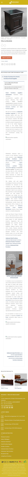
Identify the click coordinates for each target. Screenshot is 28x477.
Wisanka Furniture (5, 436)
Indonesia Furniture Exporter (14, 475)
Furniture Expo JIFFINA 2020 (11, 424)
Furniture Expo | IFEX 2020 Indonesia (13, 428)
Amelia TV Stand (4, 388)
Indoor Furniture (15, 37)
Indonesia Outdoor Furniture (13, 241)
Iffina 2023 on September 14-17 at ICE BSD (15, 416)
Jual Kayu (10, 473)
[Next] (27, 382)
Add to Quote (6, 57)
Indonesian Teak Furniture (7, 451)
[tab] (14, 72)
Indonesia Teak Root (6, 441)
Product (7, 37)
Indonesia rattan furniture (14, 160)
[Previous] (1, 382)
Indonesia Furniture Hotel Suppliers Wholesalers (14, 207)
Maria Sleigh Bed (18, 388)
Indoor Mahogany (5, 439)
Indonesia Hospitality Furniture (10, 467)
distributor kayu (18, 356)
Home (2, 37)
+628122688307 (16, 402)
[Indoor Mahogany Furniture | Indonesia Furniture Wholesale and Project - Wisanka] (14, 2)
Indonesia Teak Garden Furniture (13, 240)
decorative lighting (10, 167)
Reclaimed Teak (4, 453)
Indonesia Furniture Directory (10, 465)
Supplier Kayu (9, 243)
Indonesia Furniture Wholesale (19, 473)
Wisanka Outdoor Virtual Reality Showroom (15, 420)
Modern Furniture (5, 446)
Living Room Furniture (6, 456)
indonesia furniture (10, 106)
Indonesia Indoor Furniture (7, 448)
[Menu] (2, 2)
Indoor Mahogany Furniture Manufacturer (12, 72)
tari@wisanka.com (8, 405)
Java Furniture (21, 465)
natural (9, 38)
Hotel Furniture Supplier (6, 444)
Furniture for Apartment (11, 470)
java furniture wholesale (14, 358)
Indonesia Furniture (21, 470)
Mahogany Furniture (6, 468)
